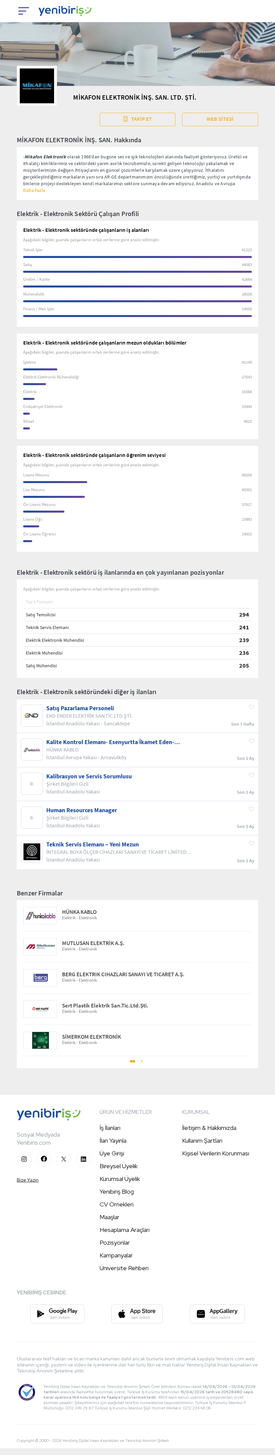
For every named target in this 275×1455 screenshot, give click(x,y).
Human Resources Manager (81, 810)
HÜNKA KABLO (79, 912)
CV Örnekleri (116, 1204)
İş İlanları (110, 1128)
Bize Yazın (28, 1180)
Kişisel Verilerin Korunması (215, 1153)
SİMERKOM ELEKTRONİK (91, 1037)
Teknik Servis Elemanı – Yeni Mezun (92, 844)
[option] (137, 978)
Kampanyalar (116, 1255)
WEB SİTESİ (220, 118)
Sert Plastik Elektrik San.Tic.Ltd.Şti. (105, 1005)
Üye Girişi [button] (112, 1153)
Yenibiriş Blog (117, 1191)
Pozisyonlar (115, 1242)
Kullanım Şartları (202, 1140)
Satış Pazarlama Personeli (80, 708)
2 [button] (142, 1063)
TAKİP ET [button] (141, 118)
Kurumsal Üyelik (120, 1179)
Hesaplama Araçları (125, 1230)
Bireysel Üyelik (119, 1166)
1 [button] (133, 1063)
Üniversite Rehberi (124, 1268)
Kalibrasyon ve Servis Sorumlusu (89, 776)
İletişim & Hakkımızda (209, 1128)
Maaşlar (109, 1217)
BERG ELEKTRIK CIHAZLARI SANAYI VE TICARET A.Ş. (123, 974)
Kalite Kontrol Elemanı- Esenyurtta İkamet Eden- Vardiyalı (110, 742)
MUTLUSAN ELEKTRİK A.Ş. (93, 943)
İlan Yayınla (113, 1140)
